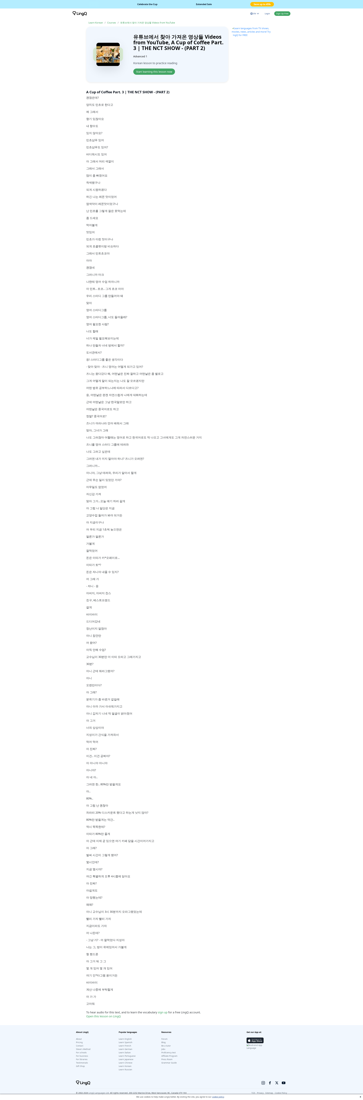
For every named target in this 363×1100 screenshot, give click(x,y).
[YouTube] (283, 1082)
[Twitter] (276, 1082)
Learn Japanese (126, 1059)
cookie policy (218, 1096)
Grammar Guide (169, 1062)
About (79, 1039)
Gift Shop (80, 1066)
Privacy (260, 1093)
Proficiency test (168, 1052)
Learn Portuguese (127, 1056)
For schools (81, 1052)
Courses (111, 22)
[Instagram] (263, 1082)
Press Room (166, 1059)
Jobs (163, 1049)
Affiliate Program (169, 1056)
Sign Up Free (282, 13)
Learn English (125, 1039)
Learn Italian (125, 1052)
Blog (163, 1042)
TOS (253, 1093)
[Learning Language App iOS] (255, 1040)
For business (82, 1056)
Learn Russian (125, 1069)
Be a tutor (166, 1045)
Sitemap (269, 1093)
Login (267, 13)
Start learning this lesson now (154, 71)
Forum (164, 1039)
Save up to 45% (262, 4)
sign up (162, 1012)
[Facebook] (270, 1082)
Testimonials (82, 1062)
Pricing (79, 1042)
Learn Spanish (125, 1042)
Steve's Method (83, 1049)
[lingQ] (80, 13)
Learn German (125, 1049)
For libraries (81, 1059)
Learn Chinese (125, 1062)
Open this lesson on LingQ (103, 1016)
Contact (79, 1045)
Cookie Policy (281, 1093)
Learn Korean (95, 22)
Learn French (125, 1045)
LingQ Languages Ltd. (99, 1093)
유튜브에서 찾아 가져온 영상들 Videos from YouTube (147, 22)
